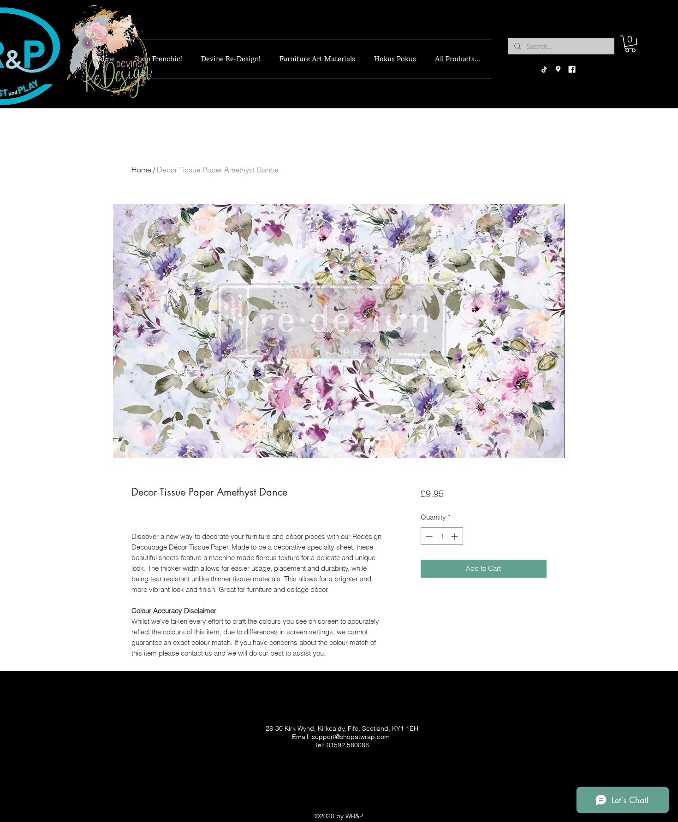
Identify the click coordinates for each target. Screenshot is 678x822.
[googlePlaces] (558, 69)
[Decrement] (428, 536)
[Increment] (455, 536)
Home (141, 169)
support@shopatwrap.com (351, 737)
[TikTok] (544, 69)
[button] (630, 43)
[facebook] (572, 69)
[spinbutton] (441, 536)
